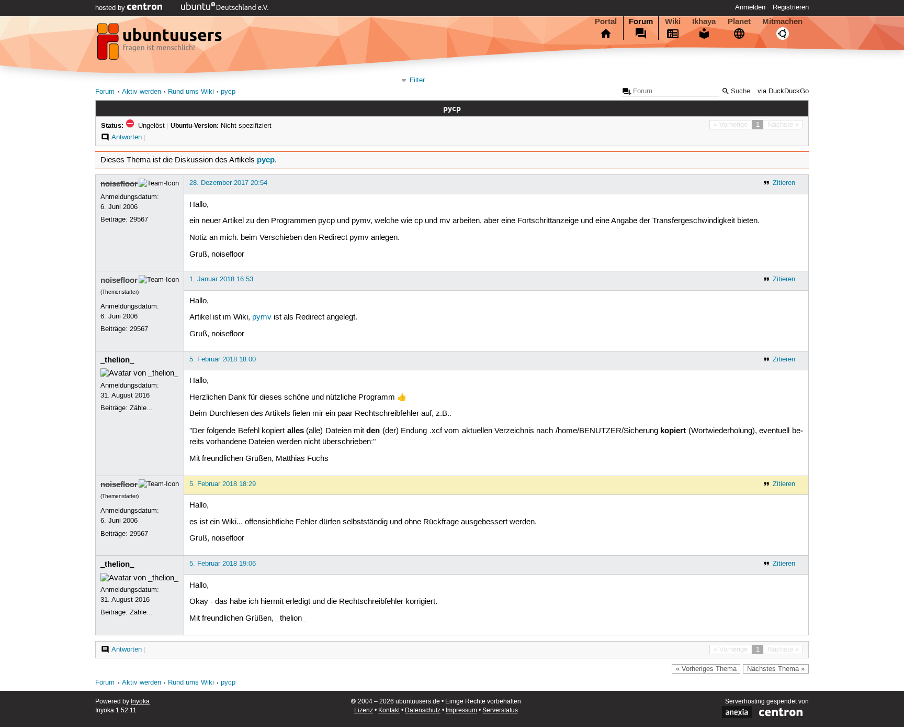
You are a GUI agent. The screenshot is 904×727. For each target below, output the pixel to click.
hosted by (111, 8)
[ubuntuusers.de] (160, 44)
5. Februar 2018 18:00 (222, 359)
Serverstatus (500, 710)
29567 (139, 219)
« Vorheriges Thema (706, 669)
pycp (228, 92)
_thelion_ (117, 360)
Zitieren (784, 183)
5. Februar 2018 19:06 (222, 563)
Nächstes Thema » (776, 669)
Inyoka (140, 702)
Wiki (673, 21)
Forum (641, 21)
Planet (739, 21)
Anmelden (750, 7)
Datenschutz (422, 710)
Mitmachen (782, 21)
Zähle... (141, 408)
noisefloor (119, 184)
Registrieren (791, 7)
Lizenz (363, 710)
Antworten (126, 137)
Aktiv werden (141, 92)
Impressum (461, 710)
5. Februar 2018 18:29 (222, 484)
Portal (606, 21)
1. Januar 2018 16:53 (221, 279)
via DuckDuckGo (783, 91)
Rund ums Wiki (191, 92)
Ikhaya (704, 21)
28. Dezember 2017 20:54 (228, 183)
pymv (262, 317)
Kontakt (389, 710)
